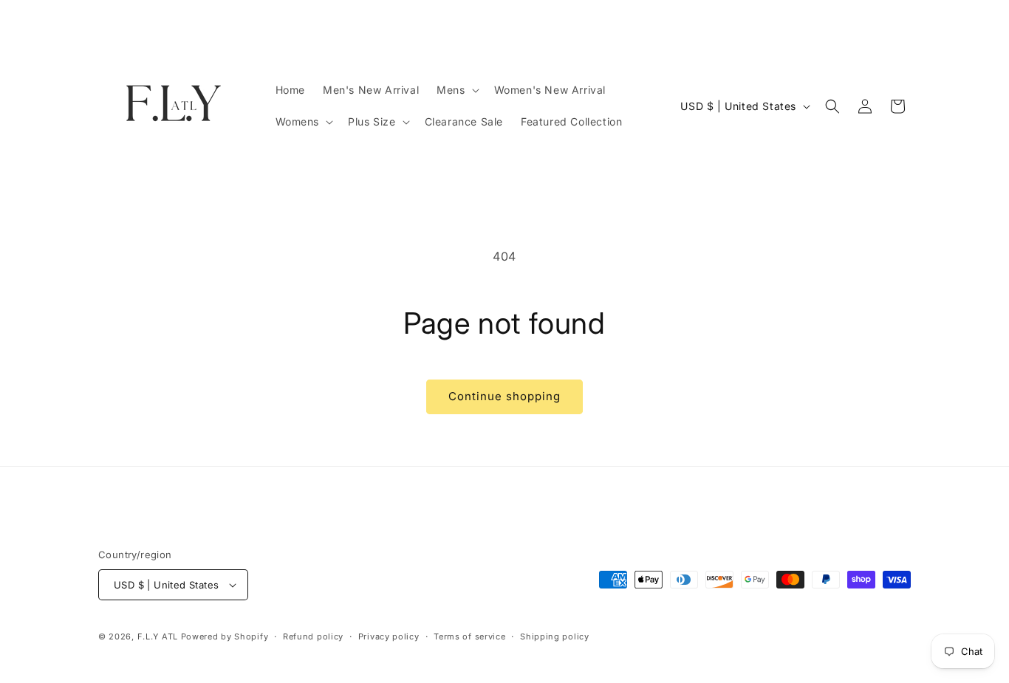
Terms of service (469, 636)
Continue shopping (504, 396)
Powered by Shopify (225, 636)
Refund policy (313, 636)
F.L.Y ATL (157, 636)
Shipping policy (554, 636)
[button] (456, 90)
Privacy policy (389, 636)
